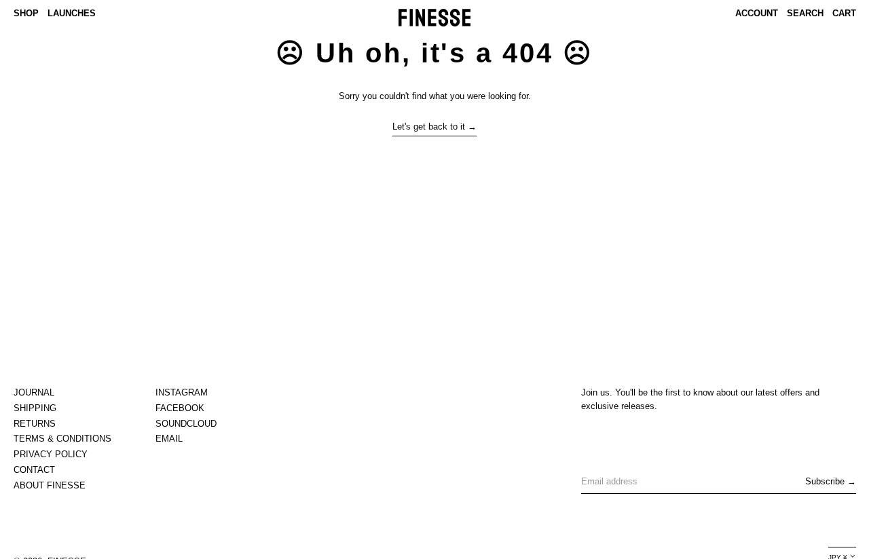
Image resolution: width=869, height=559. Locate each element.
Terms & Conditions (62, 438)
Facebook (179, 408)
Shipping (35, 408)
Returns (35, 424)
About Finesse (50, 485)
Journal (34, 392)
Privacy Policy (51, 454)
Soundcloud (186, 424)
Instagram (181, 392)
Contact (34, 470)
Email (169, 438)
